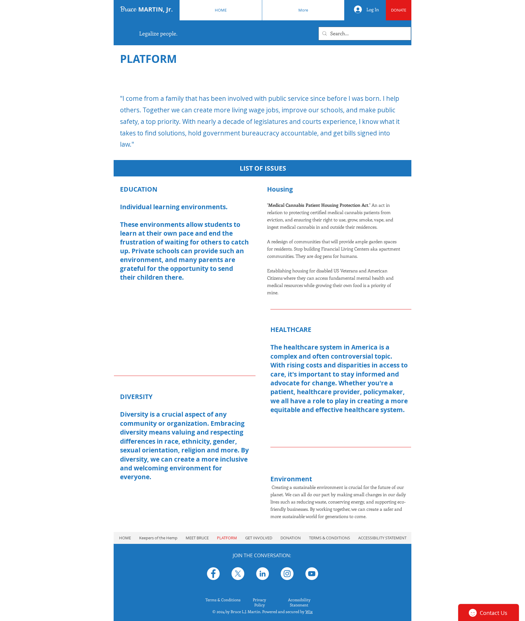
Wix (309, 611)
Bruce (146, 9)
